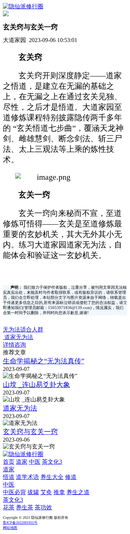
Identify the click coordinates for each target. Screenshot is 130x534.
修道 (71, 477)
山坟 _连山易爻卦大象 (36, 384)
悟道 (8, 477)
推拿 (59, 492)
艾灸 (46, 492)
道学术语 (27, 477)
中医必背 (14, 492)
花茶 (8, 507)
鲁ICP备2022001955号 (20, 523)
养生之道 (78, 492)
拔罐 (33, 492)
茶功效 (43, 507)
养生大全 (52, 477)
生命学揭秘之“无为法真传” (43, 361)
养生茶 (24, 507)
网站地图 (10, 528)
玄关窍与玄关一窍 (30, 431)
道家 (21, 462)
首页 (8, 462)
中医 (34, 462)
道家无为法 (20, 408)
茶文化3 (52, 462)
